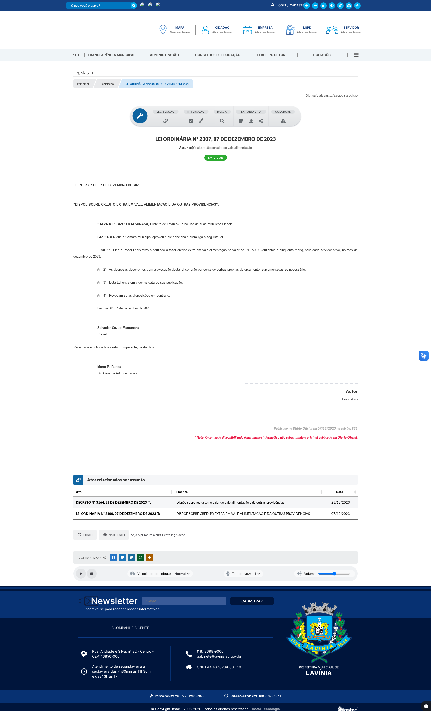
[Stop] (92, 574)
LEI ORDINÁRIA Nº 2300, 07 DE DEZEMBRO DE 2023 (116, 514)
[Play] (81, 574)
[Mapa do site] (349, 5)
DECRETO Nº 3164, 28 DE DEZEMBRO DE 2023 (112, 502)
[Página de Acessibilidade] (357, 5)
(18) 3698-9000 (210, 651)
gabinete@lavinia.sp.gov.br (219, 656)
